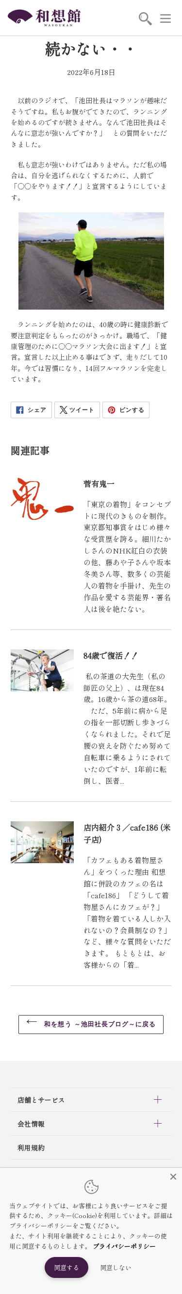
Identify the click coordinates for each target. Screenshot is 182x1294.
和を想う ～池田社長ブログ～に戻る (99, 1024)
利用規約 (31, 1147)
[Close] (173, 1177)
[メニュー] (165, 18)
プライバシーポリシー (124, 1246)
